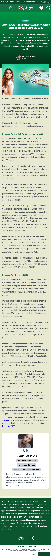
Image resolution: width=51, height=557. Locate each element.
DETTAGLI (33, 554)
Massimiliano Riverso (26, 456)
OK (44, 554)
